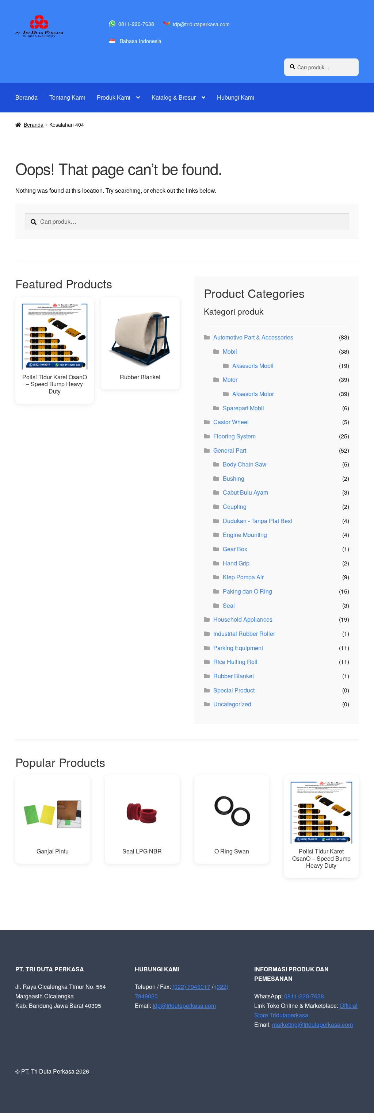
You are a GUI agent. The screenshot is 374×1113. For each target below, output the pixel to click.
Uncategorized (232, 704)
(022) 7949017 (191, 986)
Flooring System (234, 436)
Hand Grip (236, 563)
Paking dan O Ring (247, 591)
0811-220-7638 (136, 23)
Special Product (234, 690)
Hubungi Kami (235, 97)
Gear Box (235, 549)
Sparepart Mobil (243, 408)
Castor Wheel (231, 422)
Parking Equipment (238, 648)
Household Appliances (242, 619)
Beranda (26, 97)
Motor (230, 379)
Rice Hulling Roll (235, 661)
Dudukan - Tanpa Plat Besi (257, 521)
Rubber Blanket (233, 676)
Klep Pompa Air (243, 577)
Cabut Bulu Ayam (245, 492)
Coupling (235, 506)
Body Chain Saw (245, 464)
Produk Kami (113, 97)
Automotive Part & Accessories (253, 337)
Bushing (233, 478)
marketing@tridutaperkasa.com (312, 1024)
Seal (229, 605)
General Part (229, 450)
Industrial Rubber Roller (244, 633)
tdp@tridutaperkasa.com (201, 24)
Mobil (230, 351)
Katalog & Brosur (174, 97)
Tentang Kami (67, 97)
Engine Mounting (245, 534)
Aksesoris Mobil (253, 365)
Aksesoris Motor (253, 393)
